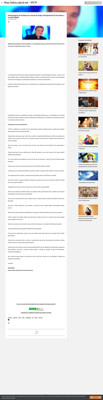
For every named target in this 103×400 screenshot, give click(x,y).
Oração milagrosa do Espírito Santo (86, 182)
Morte (36, 317)
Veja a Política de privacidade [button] (8, 398)
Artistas (15, 317)
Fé (32, 317)
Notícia (40, 317)
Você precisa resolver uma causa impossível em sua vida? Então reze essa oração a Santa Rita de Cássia (87, 218)
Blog (20, 317)
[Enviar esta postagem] (8, 320)
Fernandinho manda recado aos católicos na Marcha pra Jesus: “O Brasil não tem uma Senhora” (87, 110)
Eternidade (28, 317)
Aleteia (11, 263)
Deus (23, 317)
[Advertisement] (36, 59)
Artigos (10, 317)
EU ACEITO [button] (95, 397)
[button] (8, 22)
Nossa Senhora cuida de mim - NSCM (20, 3)
